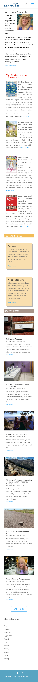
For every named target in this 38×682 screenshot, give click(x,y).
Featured (7, 629)
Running (6, 649)
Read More (12, 266)
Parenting (7, 639)
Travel (6, 655)
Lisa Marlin (11, 341)
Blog (5, 626)
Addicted (12, 246)
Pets (5, 642)
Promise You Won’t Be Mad (16, 434)
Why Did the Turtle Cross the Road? (17, 533)
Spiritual (6, 652)
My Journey (8, 636)
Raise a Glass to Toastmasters (18, 579)
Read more (12, 302)
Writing (6, 659)
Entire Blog (19, 608)
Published (7, 646)
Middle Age (7, 632)
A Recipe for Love (16, 280)
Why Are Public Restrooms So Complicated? (17, 386)
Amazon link (25, 116)
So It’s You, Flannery (14, 339)
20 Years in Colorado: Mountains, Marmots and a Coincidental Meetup (19, 482)
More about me (10, 66)
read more (9, 354)
